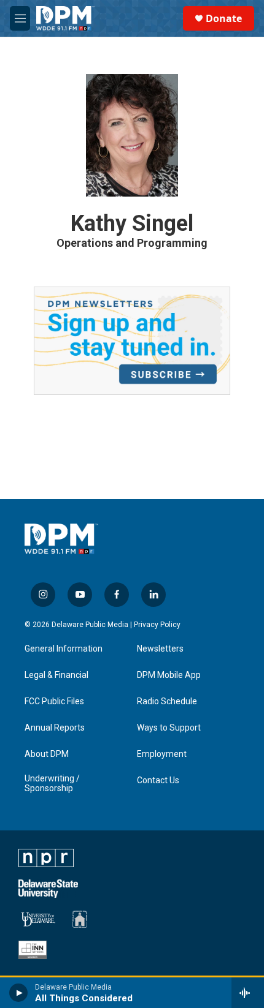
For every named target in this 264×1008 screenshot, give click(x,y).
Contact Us (158, 780)
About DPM (47, 754)
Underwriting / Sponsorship (52, 783)
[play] (18, 993)
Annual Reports (55, 727)
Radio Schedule (167, 701)
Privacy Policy (157, 624)
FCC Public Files (54, 701)
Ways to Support (169, 727)
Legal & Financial (56, 675)
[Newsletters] (132, 340)
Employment (162, 754)
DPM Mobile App (169, 675)
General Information (64, 648)
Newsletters (160, 648)
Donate (224, 18)
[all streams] (247, 992)
